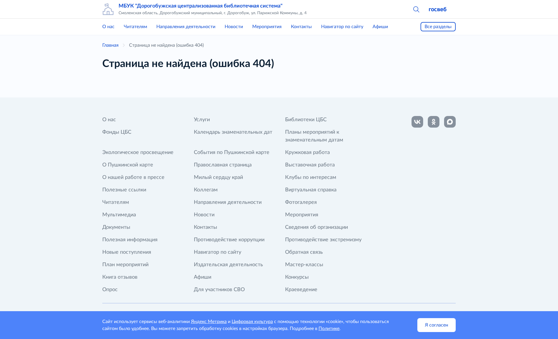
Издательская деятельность (228, 264)
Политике (329, 328)
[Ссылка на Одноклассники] (433, 122)
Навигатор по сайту (342, 26)
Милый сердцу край (218, 177)
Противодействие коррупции (229, 239)
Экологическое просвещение (138, 152)
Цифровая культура (252, 321)
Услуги (202, 119)
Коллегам (206, 190)
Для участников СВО (219, 289)
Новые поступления (126, 252)
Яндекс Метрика (209, 321)
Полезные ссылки (124, 190)
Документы (116, 227)
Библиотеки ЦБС (306, 119)
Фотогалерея (301, 202)
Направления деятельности (185, 26)
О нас (108, 26)
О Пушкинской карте (127, 165)
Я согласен (436, 325)
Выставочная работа (310, 165)
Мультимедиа (119, 214)
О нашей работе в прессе (133, 177)
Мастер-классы (304, 264)
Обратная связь (304, 252)
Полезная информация (130, 239)
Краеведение (301, 289)
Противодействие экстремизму (323, 239)
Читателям (135, 26)
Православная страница (223, 165)
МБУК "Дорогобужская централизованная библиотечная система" (200, 6)
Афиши (380, 26)
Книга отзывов (119, 277)
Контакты (301, 26)
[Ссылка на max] (450, 122)
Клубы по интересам (310, 177)
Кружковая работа (307, 152)
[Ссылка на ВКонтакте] (417, 122)
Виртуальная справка (311, 190)
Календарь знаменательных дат (233, 132)
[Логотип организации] (108, 9)
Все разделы (438, 26)
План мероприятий (125, 264)
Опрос (110, 289)
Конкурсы (297, 277)
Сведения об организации (316, 227)
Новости (234, 26)
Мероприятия (267, 26)
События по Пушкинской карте (231, 152)
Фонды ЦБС (116, 132)
